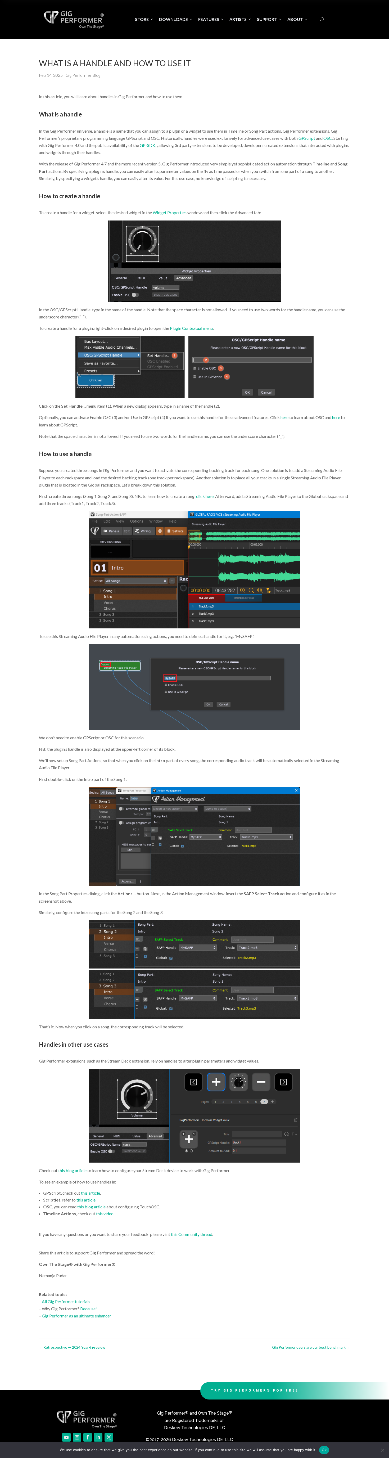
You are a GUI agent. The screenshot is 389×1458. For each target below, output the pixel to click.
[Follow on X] (109, 1437)
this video (105, 1213)
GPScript (306, 138)
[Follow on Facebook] (87, 1437)
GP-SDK (147, 145)
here (284, 417)
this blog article (72, 1170)
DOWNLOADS (176, 19)
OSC (327, 138)
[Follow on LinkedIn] (98, 1437)
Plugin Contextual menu (191, 328)
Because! (88, 1308)
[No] (382, 1450)
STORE (144, 19)
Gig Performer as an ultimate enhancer (76, 1315)
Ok (324, 1450)
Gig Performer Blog (83, 75)
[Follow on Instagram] (77, 1437)
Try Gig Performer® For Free (255, 1390)
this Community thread (191, 1234)
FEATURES (211, 19)
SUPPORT (269, 19)
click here (205, 496)
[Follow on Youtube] (66, 1437)
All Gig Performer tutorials (66, 1301)
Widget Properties (170, 212)
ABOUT (297, 19)
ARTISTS (240, 19)
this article (90, 1192)
